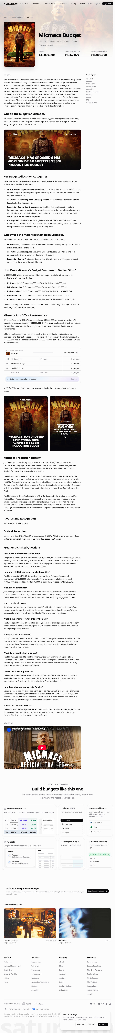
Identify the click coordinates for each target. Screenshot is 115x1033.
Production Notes (92, 92)
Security (90, 994)
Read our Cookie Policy (77, 1020)
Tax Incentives (92, 974)
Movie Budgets (17, 17)
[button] (24, 363)
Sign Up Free (108, 3)
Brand (61, 970)
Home (6, 17)
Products (23, 3)
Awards (89, 94)
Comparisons (91, 86)
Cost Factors (90, 84)
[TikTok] (106, 1004)
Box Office (90, 89)
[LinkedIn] (98, 1004)
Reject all (80, 1024)
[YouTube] (91, 1004)
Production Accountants (40, 982)
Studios (34, 986)
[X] (110, 1004)
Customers (63, 3)
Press (61, 982)
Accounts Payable (10, 974)
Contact (62, 978)
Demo (82, 3)
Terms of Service (14, 1009)
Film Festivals (92, 982)
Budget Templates (94, 966)
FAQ (87, 100)
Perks (6, 982)
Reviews (89, 97)
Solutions (35, 3)
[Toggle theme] (6, 1009)
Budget (89, 81)
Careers (62, 974)
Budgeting (8, 962)
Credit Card (8, 970)
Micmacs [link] (30, 17)
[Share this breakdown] (77, 352)
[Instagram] (95, 1004)
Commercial (35, 970)
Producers (35, 978)
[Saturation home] (11, 3)
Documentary (36, 974)
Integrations (91, 986)
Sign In (97, 3)
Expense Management (12, 966)
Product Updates (65, 986)
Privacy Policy (26, 1009)
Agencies (34, 990)
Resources (49, 3)
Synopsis (89, 78)
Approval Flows (92, 990)
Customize (91, 1024)
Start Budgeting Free (96, 891)
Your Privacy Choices (42, 1009)
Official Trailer (91, 103)
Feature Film (36, 962)
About (61, 962)
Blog (61, 966)
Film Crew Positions (94, 970)
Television (35, 966)
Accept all (102, 1024)
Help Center (63, 990)
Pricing (73, 3)
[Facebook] (102, 1004)
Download (75, 167)
